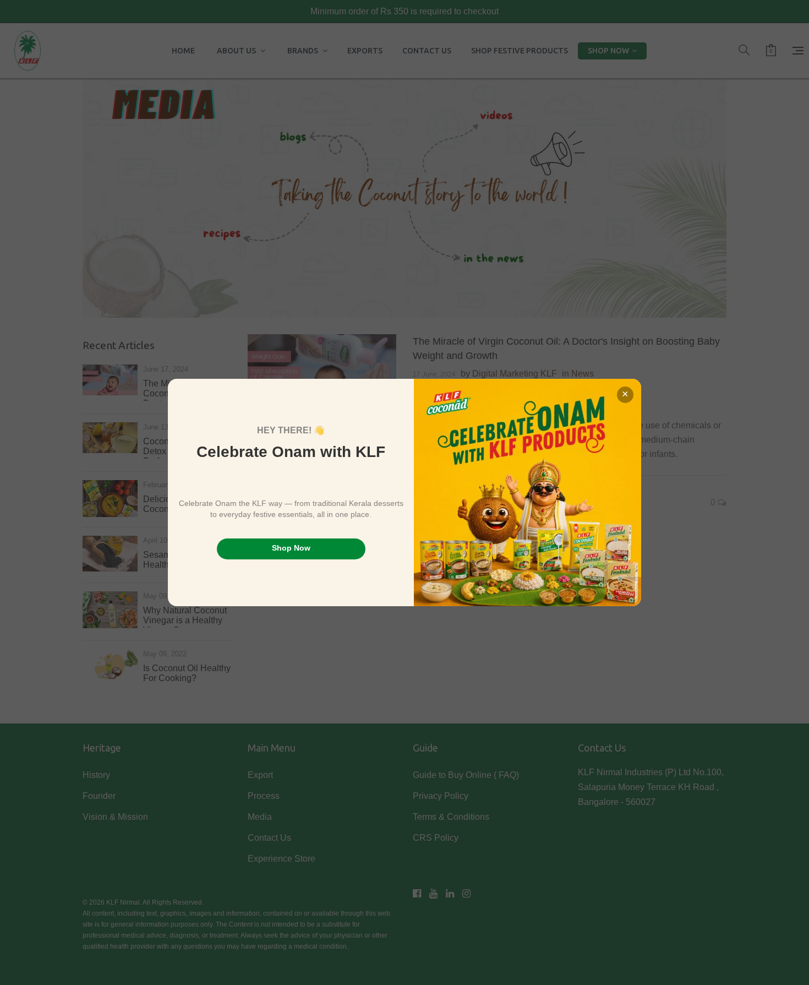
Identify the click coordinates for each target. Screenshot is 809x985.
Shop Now (291, 547)
